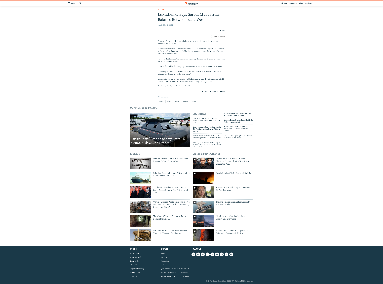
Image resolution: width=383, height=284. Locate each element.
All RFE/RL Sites (135, 273)
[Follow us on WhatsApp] (226, 254)
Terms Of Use (134, 261)
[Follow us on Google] (207, 254)
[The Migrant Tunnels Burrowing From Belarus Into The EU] (140, 221)
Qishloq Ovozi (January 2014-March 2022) (175, 269)
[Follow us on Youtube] (193, 254)
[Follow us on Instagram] (203, 254)
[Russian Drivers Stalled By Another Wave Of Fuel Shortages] (203, 192)
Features (164, 257)
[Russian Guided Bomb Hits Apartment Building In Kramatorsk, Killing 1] (203, 235)
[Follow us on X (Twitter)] (212, 254)
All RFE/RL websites (305, 3)
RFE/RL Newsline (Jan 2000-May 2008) (174, 273)
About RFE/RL (135, 254)
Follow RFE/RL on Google (289, 3)
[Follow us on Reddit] (198, 254)
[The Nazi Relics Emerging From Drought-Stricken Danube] (203, 207)
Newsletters (165, 261)
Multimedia (165, 265)
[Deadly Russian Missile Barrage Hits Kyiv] (203, 178)
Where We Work (135, 257)
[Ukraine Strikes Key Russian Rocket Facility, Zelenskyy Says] (203, 221)
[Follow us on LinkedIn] (222, 254)
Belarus (161, 10)
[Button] (222, 30)
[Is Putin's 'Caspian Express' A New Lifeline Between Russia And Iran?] (140, 178)
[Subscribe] (231, 254)
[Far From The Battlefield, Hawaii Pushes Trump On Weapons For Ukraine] (140, 235)
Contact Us (133, 276)
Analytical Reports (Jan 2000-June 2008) (175, 276)
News (163, 254)
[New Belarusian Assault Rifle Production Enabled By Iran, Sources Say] (140, 163)
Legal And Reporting (137, 269)
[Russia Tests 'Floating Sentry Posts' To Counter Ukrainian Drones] (160, 130)
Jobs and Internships (137, 265)
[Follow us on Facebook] (217, 254)
